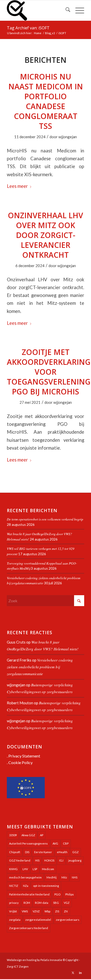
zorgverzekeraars (67, 919)
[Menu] (77, 10)
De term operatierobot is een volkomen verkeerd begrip (45, 519)
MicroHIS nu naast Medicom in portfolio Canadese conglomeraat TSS (45, 101)
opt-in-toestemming (46, 885)
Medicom (48, 869)
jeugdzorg (74, 860)
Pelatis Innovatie (51, 960)
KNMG (13, 869)
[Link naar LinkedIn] (80, 972)
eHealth (62, 852)
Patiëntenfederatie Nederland (29, 894)
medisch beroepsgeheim (25, 877)
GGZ (75, 852)
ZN (66, 911)
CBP (66, 843)
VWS (25, 911)
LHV (25, 869)
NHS (74, 877)
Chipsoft (14, 852)
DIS (27, 852)
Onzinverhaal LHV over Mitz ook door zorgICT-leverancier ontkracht (45, 235)
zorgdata (14, 919)
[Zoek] (65, 10)
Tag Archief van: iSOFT (28, 28)
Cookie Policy (20, 762)
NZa (25, 885)
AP (41, 835)
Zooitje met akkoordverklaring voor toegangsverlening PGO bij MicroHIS (48, 372)
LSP (35, 869)
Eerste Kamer (43, 852)
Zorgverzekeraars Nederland (28, 928)
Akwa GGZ (28, 835)
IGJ (61, 860)
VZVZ (36, 911)
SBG (56, 902)
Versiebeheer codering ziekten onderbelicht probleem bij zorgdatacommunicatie (40, 666)
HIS (37, 860)
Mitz (64, 877)
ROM (27, 902)
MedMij (52, 877)
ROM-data (41, 902)
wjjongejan (67, 136)
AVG (55, 843)
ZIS (57, 911)
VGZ (67, 902)
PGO (57, 894)
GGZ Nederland (19, 860)
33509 (13, 835)
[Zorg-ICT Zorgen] (38, 10)
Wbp (47, 911)
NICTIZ (13, 885)
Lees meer (17, 186)
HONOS (49, 860)
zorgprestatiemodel (38, 919)
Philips (69, 894)
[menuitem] (65, 10)
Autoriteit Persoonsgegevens (28, 843)
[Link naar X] (73, 972)
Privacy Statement (24, 755)
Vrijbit (13, 911)
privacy (14, 902)
